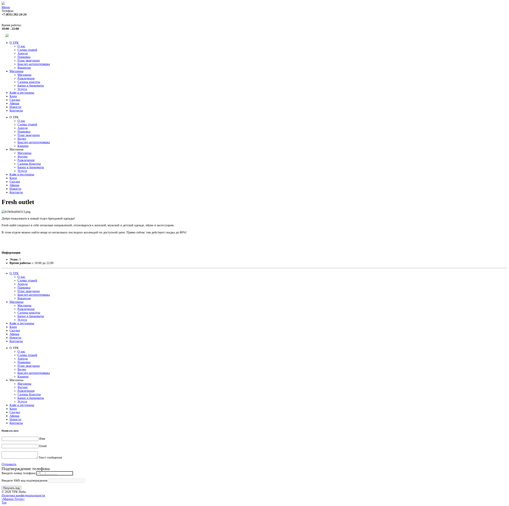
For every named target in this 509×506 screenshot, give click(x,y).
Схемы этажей (27, 49)
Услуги (22, 89)
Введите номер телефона (18, 473)
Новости (15, 107)
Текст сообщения (50, 457)
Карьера (22, 145)
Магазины (16, 71)
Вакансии (24, 67)
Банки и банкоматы (30, 85)
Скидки (15, 99)
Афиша (14, 103)
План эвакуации (28, 60)
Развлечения (25, 78)
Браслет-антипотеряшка (33, 64)
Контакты (16, 110)
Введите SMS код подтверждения (24, 480)
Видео (21, 138)
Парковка (23, 57)
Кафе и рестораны (22, 92)
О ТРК (14, 42)
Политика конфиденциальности (23, 495)
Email (43, 446)
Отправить (9, 464)
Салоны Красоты (29, 163)
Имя (42, 438)
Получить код (11, 488)
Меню (6, 7)
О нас (21, 46)
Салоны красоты (28, 82)
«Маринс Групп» (13, 499)
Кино (13, 96)
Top (4, 502)
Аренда (22, 53)
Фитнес (22, 156)
